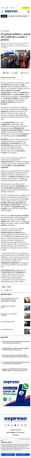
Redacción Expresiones (8, 77)
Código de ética (15, 430)
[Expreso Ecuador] (15, 420)
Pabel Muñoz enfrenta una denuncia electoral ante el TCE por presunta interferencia (16, 342)
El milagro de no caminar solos (8, 306)
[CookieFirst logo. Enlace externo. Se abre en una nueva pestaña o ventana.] (1, 440)
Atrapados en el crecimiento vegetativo (9, 314)
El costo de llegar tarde (7, 321)
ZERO (8, 287)
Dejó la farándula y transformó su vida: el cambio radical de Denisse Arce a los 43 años (16, 349)
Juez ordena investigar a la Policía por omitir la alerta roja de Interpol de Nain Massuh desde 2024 (16, 355)
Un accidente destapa (7, 329)
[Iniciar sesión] (28, 12)
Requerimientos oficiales (15, 432)
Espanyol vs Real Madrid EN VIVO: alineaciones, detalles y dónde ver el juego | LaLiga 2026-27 (15, 369)
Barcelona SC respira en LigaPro (18, 16)
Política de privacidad (24, 439)
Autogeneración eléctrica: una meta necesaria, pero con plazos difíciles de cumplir (9, 299)
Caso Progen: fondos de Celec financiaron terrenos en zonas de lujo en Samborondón (16, 362)
